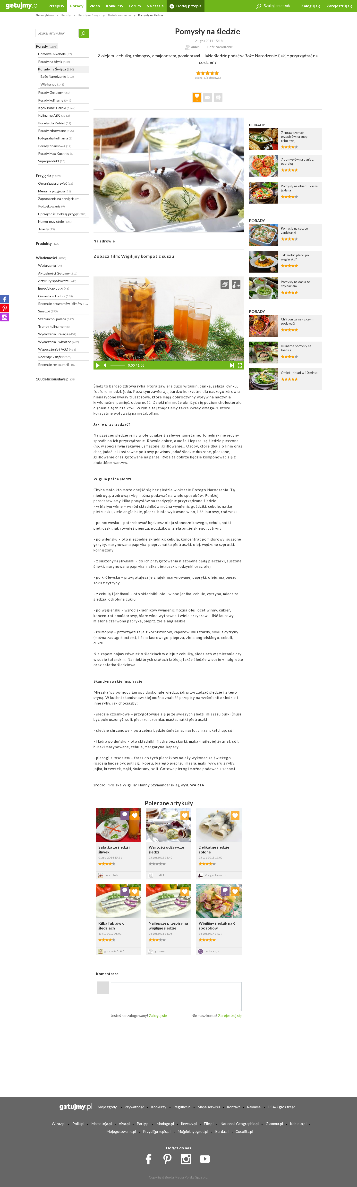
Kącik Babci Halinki (57, 108)
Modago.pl (165, 1123)
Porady (77, 5)
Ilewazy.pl (189, 1123)
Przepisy (56, 5)
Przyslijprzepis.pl (156, 1131)
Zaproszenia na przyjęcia (59, 199)
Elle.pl (208, 1123)
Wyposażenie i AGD (57, 349)
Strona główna (45, 15)
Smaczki (48, 311)
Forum (135, 5)
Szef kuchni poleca (56, 319)
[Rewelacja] (217, 73)
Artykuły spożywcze (57, 281)
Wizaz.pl (58, 1123)
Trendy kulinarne (54, 326)
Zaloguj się (311, 5)
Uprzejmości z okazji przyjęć (62, 214)
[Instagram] (4, 317)
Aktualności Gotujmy (57, 273)
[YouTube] (206, 1158)
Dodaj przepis (189, 5)
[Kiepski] (198, 73)
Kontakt (233, 1107)
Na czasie (155, 5)
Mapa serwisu (208, 1107)
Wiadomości (51, 258)
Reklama (254, 1107)
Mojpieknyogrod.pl (193, 1131)
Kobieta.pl (298, 1123)
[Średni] (203, 73)
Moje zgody (107, 1107)
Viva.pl (124, 1123)
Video (94, 5)
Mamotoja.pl (101, 1123)
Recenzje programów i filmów (63, 303)
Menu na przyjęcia (54, 191)
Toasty (46, 229)
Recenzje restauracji (57, 364)
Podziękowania (51, 206)
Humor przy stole (55, 221)
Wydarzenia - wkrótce (58, 342)
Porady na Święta (56, 69)
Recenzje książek (54, 357)
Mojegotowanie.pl (121, 1131)
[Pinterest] (4, 308)
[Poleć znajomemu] (207, 97)
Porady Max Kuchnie (56, 153)
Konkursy (114, 5)
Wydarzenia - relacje (57, 334)
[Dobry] (207, 73)
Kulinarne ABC (54, 115)
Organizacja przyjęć (55, 183)
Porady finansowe (54, 146)
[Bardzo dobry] (212, 73)
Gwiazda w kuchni (55, 296)
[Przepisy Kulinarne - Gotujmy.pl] (22, 5)
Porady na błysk (54, 62)
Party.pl (143, 1123)
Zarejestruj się (339, 5)
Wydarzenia (50, 265)
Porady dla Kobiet (54, 123)
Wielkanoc (52, 84)
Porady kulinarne (54, 100)
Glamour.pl (274, 1123)
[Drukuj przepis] (218, 97)
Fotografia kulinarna (55, 138)
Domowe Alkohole (55, 54)
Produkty (48, 243)
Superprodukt (51, 161)
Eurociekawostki (53, 288)
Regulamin (181, 1107)
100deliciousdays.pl (56, 379)
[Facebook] (4, 299)
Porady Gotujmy (54, 92)
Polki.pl (78, 1123)
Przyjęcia (48, 175)
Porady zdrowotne (56, 131)
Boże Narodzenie (57, 76)
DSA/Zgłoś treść (281, 1107)
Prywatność (134, 1107)
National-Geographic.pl (240, 1123)
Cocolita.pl (244, 1131)
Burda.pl (222, 1131)
